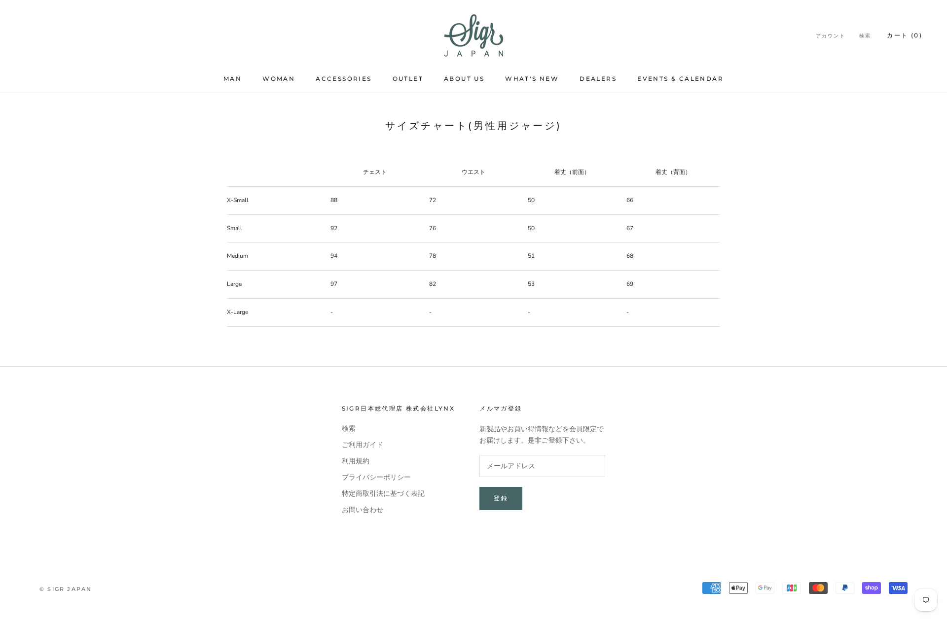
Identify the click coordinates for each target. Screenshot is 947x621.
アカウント (830, 36)
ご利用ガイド (362, 444)
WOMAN (278, 78)
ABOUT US (464, 78)
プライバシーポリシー (376, 477)
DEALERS (598, 78)
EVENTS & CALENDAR (680, 78)
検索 (865, 36)
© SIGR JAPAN (65, 589)
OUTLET (408, 78)
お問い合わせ (362, 510)
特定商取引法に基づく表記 (383, 493)
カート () (904, 35)
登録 (501, 498)
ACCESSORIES (343, 78)
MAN (232, 78)
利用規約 (355, 461)
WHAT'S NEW (532, 78)
